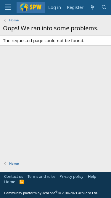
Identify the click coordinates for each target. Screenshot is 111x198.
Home (9, 181)
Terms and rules (41, 176)
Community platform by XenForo (51, 193)
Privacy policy (71, 176)
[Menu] (8, 7)
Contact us (13, 176)
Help (92, 176)
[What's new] (92, 7)
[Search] (104, 7)
